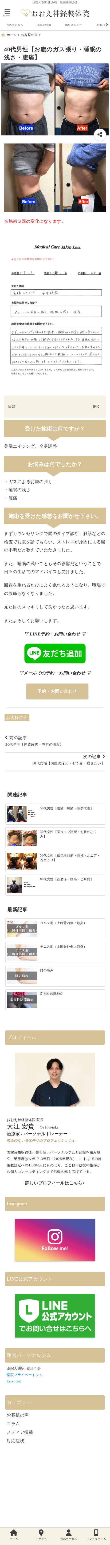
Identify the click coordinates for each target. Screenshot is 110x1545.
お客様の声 (17, 717)
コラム (13, 1423)
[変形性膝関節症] (22, 1000)
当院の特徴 (44, 24)
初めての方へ (14, 24)
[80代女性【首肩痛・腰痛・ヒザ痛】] (22, 885)
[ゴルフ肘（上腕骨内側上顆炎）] (22, 929)
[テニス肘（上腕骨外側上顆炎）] (22, 953)
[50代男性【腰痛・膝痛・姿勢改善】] (22, 814)
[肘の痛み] (22, 976)
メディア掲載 (20, 1432)
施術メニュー (73, 24)
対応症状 (15, 1441)
